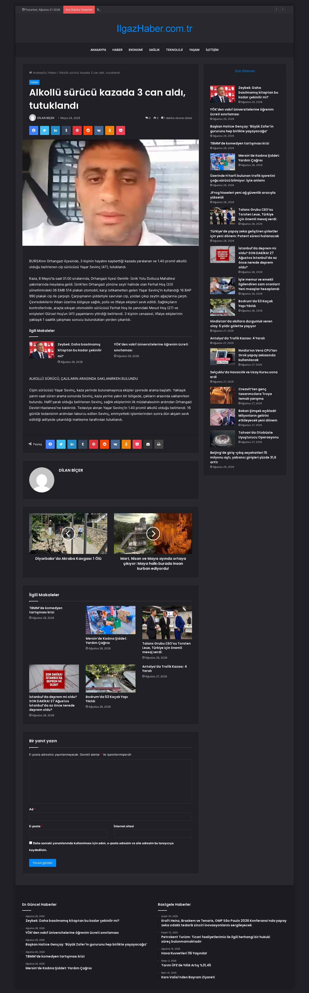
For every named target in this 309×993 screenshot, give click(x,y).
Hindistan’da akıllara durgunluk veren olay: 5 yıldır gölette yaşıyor (241, 323)
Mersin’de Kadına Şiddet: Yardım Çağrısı (106, 640)
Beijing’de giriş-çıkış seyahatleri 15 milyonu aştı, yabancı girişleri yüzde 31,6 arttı (243, 457)
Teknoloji (174, 50)
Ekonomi (136, 50)
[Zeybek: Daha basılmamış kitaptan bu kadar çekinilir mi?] (41, 349)
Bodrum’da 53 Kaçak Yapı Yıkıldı (107, 699)
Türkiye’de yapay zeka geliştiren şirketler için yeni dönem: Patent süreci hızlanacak (244, 233)
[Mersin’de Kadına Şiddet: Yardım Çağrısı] (110, 620)
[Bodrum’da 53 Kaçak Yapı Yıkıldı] (110, 678)
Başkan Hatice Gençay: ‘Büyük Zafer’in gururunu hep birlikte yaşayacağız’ (148, 9)
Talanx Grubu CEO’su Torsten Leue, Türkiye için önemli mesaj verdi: (166, 647)
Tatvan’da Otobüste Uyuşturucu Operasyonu (258, 435)
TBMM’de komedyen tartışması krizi (45, 610)
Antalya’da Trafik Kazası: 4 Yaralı (164, 668)
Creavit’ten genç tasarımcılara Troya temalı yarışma (255, 394)
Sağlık (154, 50)
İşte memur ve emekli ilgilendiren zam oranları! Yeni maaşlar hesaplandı (259, 284)
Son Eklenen (245, 71)
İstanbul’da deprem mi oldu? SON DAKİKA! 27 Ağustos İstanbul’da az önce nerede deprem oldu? (53, 703)
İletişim (212, 50)
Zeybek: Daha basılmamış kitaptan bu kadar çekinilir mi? (80, 350)
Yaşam (194, 50)
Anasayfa (98, 50)
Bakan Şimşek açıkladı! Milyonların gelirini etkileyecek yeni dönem (257, 416)
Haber (117, 50)
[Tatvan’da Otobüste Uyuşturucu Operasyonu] (222, 438)
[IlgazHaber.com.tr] (154, 28)
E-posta (36, 826)
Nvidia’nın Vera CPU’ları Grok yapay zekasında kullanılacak (257, 355)
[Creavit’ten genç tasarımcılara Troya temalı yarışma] (222, 395)
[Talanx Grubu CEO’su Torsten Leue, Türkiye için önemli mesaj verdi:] (167, 622)
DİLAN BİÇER (45, 118)
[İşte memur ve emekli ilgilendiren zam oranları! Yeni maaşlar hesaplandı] (222, 285)
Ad (32, 809)
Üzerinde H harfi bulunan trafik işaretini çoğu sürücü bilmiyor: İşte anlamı (242, 178)
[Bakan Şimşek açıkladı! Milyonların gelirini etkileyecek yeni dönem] (222, 417)
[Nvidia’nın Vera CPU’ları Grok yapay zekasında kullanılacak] (222, 356)
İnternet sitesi (124, 826)
